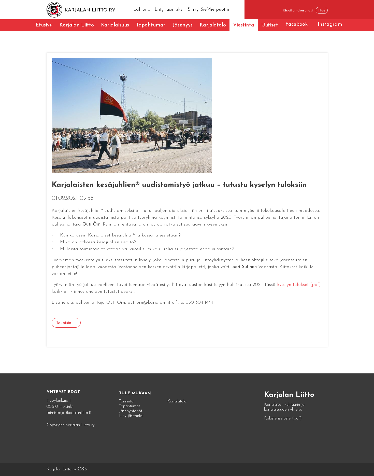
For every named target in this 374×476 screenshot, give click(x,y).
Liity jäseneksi (169, 9)
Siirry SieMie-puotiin (209, 9)
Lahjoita (142, 9)
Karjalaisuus (115, 25)
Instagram (330, 24)
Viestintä (243, 25)
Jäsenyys (182, 25)
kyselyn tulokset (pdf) (299, 285)
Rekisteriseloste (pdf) (283, 418)
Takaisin (63, 323)
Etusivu (44, 25)
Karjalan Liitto (77, 25)
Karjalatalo (213, 25)
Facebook (296, 24)
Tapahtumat (150, 25)
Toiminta (126, 401)
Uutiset (269, 25)
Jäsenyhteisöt (130, 411)
